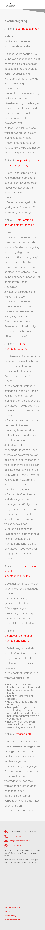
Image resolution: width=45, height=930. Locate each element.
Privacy (7, 911)
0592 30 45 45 (15, 836)
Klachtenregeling (10, 916)
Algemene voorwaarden (12, 907)
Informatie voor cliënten (13, 920)
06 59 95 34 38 (15, 845)
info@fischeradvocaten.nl (20, 841)
